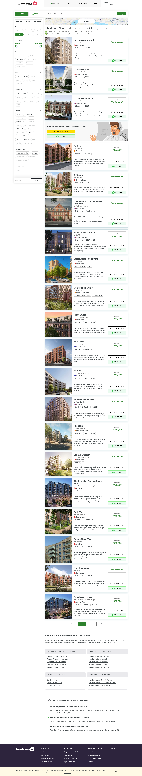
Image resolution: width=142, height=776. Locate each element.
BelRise (77, 146)
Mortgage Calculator (48, 758)
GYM (28, 129)
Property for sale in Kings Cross (57, 659)
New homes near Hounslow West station (102, 683)
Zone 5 (26, 80)
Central (18, 56)
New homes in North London (98, 659)
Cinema (18, 125)
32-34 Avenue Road (83, 98)
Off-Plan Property (47, 762)
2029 (25, 97)
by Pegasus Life (79, 428)
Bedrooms (18, 27)
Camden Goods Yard (83, 597)
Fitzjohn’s (78, 426)
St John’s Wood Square (84, 232)
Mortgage (35, 153)
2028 (18, 97)
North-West (19, 59)
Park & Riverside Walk (22, 139)
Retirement (31, 156)
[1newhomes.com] (25, 755)
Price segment (19, 166)
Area (16, 52)
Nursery (30, 132)
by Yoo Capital (79, 290)
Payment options (20, 149)
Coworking (31, 121)
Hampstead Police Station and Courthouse (88, 202)
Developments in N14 (54, 680)
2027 (38, 93)
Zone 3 (33, 76)
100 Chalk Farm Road (84, 400)
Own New (91, 752)
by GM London (79, 344)
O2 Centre (78, 175)
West (34, 59)
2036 (18, 105)
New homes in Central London (99, 656)
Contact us (91, 762)
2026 (31, 93)
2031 (38, 97)
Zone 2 (26, 76)
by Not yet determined (81, 101)
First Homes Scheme (95, 748)
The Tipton (79, 342)
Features (17, 110)
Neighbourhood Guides (71, 752)
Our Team (114, 748)
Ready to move (21, 93)
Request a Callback (117, 56)
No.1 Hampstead (82, 568)
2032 (18, 101)
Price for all (18, 40)
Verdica (77, 371)
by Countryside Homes (81, 373)
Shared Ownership (21, 160)
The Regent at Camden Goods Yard (88, 482)
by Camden (78, 149)
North (31, 56)
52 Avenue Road (81, 69)
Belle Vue (78, 512)
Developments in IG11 (54, 683)
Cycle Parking (20, 132)
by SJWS (77, 235)
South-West (29, 63)
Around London (21, 66)
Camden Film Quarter (84, 288)
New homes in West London (98, 665)
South (28, 59)
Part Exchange (20, 156)
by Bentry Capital (80, 571)
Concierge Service (29, 125)
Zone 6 (33, 80)
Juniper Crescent (82, 455)
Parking (18, 143)
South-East (19, 63)
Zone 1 (18, 76)
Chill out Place (20, 121)
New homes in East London (98, 662)
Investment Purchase (22, 153)
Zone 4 (18, 80)
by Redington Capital (81, 206)
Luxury (18, 170)
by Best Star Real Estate (82, 43)
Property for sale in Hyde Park (57, 656)
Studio (19, 31)
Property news (68, 748)
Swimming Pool (21, 118)
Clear (36, 180)
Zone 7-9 (19, 83)
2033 (25, 101)
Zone (16, 72)
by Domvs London (80, 72)
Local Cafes (19, 129)
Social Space (28, 114)
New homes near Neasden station (100, 685)
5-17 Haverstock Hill (84, 40)
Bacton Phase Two (82, 539)
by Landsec (78, 178)
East (25, 56)
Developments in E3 (53, 685)
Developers (83, 3)
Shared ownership (94, 755)
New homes (56, 3)
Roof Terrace (28, 143)
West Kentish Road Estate (86, 259)
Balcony (31, 118)
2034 (31, 101)
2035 (38, 101)
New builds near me (70, 758)
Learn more (67, 773)
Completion (18, 89)
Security (18, 114)
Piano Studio (80, 315)
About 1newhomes (94, 758)
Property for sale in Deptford (56, 662)
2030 (31, 97)
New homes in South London (99, 667)
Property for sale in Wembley (56, 665)
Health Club (35, 139)
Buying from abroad (70, 762)
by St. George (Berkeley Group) (84, 486)
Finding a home (69, 755)
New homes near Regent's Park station (102, 680)
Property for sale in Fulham (56, 667)
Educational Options (22, 136)
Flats (70, 3)
